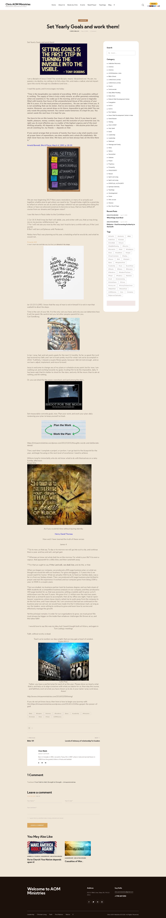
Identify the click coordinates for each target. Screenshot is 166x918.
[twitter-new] (93, 902)
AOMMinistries (57, 716)
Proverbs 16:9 (32, 242)
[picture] (42, 763)
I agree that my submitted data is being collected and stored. (46, 818)
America (30, 856)
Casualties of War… (74, 861)
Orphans (111, 157)
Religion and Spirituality (114, 295)
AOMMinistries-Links (114, 73)
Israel (110, 132)
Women (110, 203)
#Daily (30, 713)
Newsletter (112, 154)
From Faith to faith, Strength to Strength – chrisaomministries (55, 782)
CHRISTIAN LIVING (114, 80)
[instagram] (102, 902)
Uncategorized (56, 856)
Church (37, 856)
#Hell (118, 259)
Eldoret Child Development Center (118, 99)
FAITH (110, 106)
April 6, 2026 (123, 222)
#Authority (121, 236)
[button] (30, 728)
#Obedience (111, 272)
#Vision (48, 716)
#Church (121, 243)
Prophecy (111, 164)
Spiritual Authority (113, 187)
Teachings (111, 190)
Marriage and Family (114, 145)
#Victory (122, 282)
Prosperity (111, 167)
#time (40, 716)
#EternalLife (111, 249)
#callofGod (111, 239)
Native (110, 151)
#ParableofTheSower (124, 272)
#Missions (119, 269)
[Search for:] (121, 53)
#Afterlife (111, 236)
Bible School (112, 76)
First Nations (112, 112)
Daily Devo (111, 96)
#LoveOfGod (129, 266)
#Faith (120, 249)
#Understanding (120, 279)
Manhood (111, 141)
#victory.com (111, 285)
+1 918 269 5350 (120, 896)
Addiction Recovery (114, 63)
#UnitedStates (112, 282)
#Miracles (111, 269)
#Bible (129, 236)
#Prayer (110, 275)
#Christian (121, 239)
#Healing (124, 256)
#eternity (48, 713)
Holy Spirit (111, 128)
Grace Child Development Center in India (120, 115)
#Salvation (129, 275)
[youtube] (39, 763)
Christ (121, 292)
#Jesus (66, 713)
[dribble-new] (98, 902)
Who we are (112, 200)
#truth (110, 279)
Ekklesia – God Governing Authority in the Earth (121, 225)
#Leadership (75, 713)
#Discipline (39, 713)
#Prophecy (119, 275)
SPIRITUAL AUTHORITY (116, 183)
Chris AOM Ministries (113, 915)
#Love (120, 266)
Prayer (110, 161)
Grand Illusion (112, 119)
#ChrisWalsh (111, 243)
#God (110, 252)
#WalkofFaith (112, 288)
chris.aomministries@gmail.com (124, 892)
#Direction (125, 246)
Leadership (83, 20)
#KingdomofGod (120, 262)
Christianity (130, 292)
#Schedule (32, 716)
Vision (110, 196)
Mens (110, 148)
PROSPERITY (112, 170)
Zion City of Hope (113, 206)
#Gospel (128, 252)
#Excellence (58, 713)
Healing (110, 122)
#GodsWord (118, 252)
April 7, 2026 (123, 215)
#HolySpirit (126, 259)
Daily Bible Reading (114, 93)
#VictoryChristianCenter (126, 285)
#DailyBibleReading (113, 246)
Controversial (112, 89)
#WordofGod (123, 288)
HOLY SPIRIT (112, 125)
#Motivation (86, 713)
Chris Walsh (42, 751)
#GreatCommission (113, 256)
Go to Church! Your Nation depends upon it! (44, 860)
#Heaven (110, 259)
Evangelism (111, 102)
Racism (110, 174)
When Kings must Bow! (115, 218)
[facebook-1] (89, 902)
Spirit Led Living (113, 177)
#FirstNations (129, 249)
